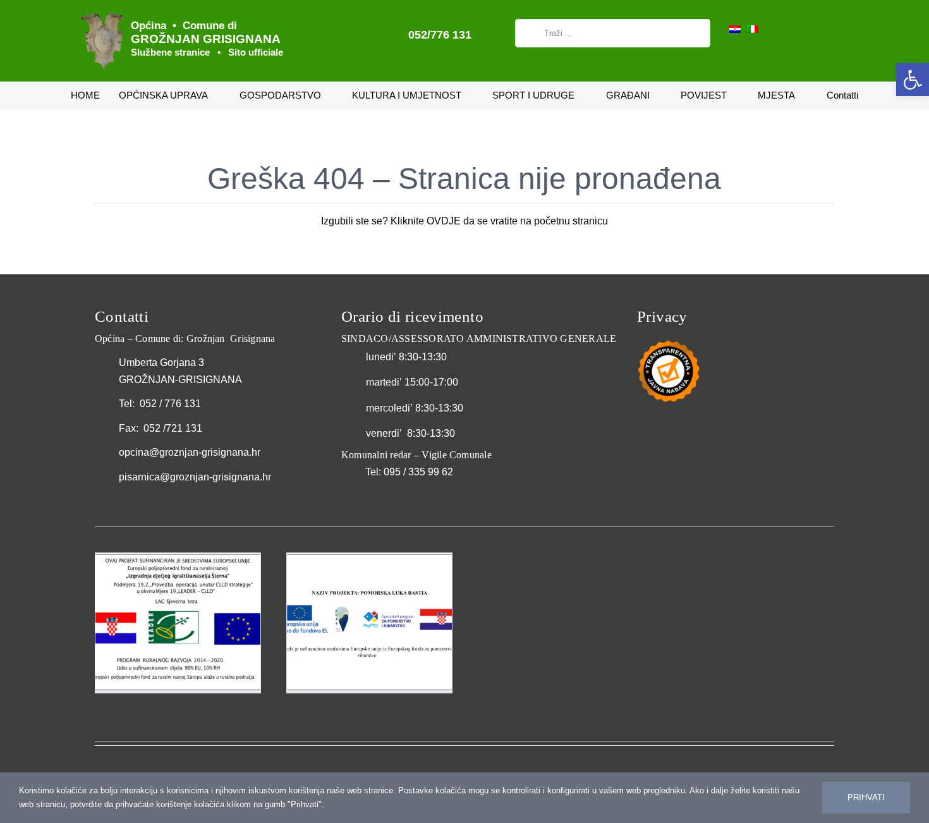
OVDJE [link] (444, 221)
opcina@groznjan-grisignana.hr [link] (189, 452)
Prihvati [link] (866, 797)
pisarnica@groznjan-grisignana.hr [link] (195, 477)
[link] (912, 79)
